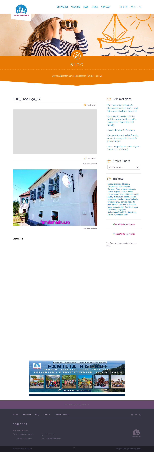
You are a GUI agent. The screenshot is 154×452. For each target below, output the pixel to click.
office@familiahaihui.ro (53, 438)
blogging (125, 184)
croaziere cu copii (128, 189)
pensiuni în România (128, 204)
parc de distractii (128, 202)
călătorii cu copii (131, 194)
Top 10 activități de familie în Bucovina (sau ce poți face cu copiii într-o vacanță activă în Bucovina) (122, 108)
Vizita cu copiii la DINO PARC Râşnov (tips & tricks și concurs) (123, 147)
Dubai (110, 197)
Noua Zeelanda (131, 199)
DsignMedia (136, 449)
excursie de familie (121, 197)
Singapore (122, 210)
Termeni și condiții (62, 414)
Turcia (110, 215)
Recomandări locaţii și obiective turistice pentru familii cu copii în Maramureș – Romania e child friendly (121, 120)
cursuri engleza (114, 192)
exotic (133, 197)
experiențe (112, 199)
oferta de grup (113, 202)
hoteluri (121, 199)
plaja (110, 207)
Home (15, 414)
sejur (136, 207)
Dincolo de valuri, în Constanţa (121, 130)
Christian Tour (113, 189)
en (135, 7)
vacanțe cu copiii (121, 215)
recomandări (118, 207)
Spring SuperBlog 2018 (117, 212)
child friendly (124, 186)
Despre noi (62, 7)
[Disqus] (55, 270)
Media (95, 7)
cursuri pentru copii (115, 194)
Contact (105, 7)
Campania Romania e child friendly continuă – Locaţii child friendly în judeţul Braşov (122, 138)
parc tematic (113, 204)
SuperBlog (132, 212)
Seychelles (112, 210)
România (128, 207)
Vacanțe (75, 7)
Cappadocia (112, 186)
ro (132, 7)
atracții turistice (114, 184)
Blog (85, 7)
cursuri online (127, 192)
